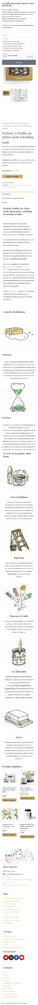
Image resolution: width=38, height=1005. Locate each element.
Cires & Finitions (19, 497)
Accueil (4, 123)
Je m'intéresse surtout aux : (11, 41)
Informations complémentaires (13, 198)
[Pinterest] (5, 957)
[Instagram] (11, 957)
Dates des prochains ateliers (13, 46)
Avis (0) (4, 202)
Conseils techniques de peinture (14, 44)
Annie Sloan (12, 185)
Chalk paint (14, 291)
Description (6, 194)
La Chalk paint (19, 671)
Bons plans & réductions (12, 50)
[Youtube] (21, 957)
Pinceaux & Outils (19, 616)
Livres (19, 737)
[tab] (19, 194)
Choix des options (27, 798)
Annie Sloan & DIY (12, 123)
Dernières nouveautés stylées (13, 48)
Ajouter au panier (12, 176)
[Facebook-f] (16, 957)
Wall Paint (19, 557)
